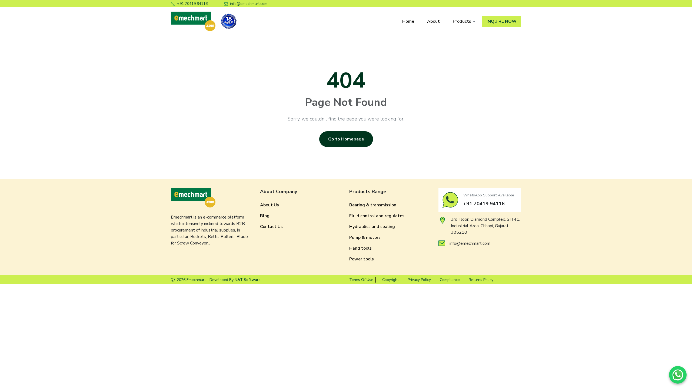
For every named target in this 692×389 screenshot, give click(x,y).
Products (462, 21)
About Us (269, 205)
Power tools (361, 259)
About (433, 21)
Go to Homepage (346, 139)
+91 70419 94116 (192, 3)
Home (408, 21)
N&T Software (248, 279)
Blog (265, 216)
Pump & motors (365, 237)
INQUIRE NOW (502, 21)
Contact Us (271, 227)
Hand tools (360, 248)
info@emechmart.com (248, 3)
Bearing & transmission (372, 205)
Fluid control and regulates (376, 216)
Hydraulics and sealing (372, 227)
